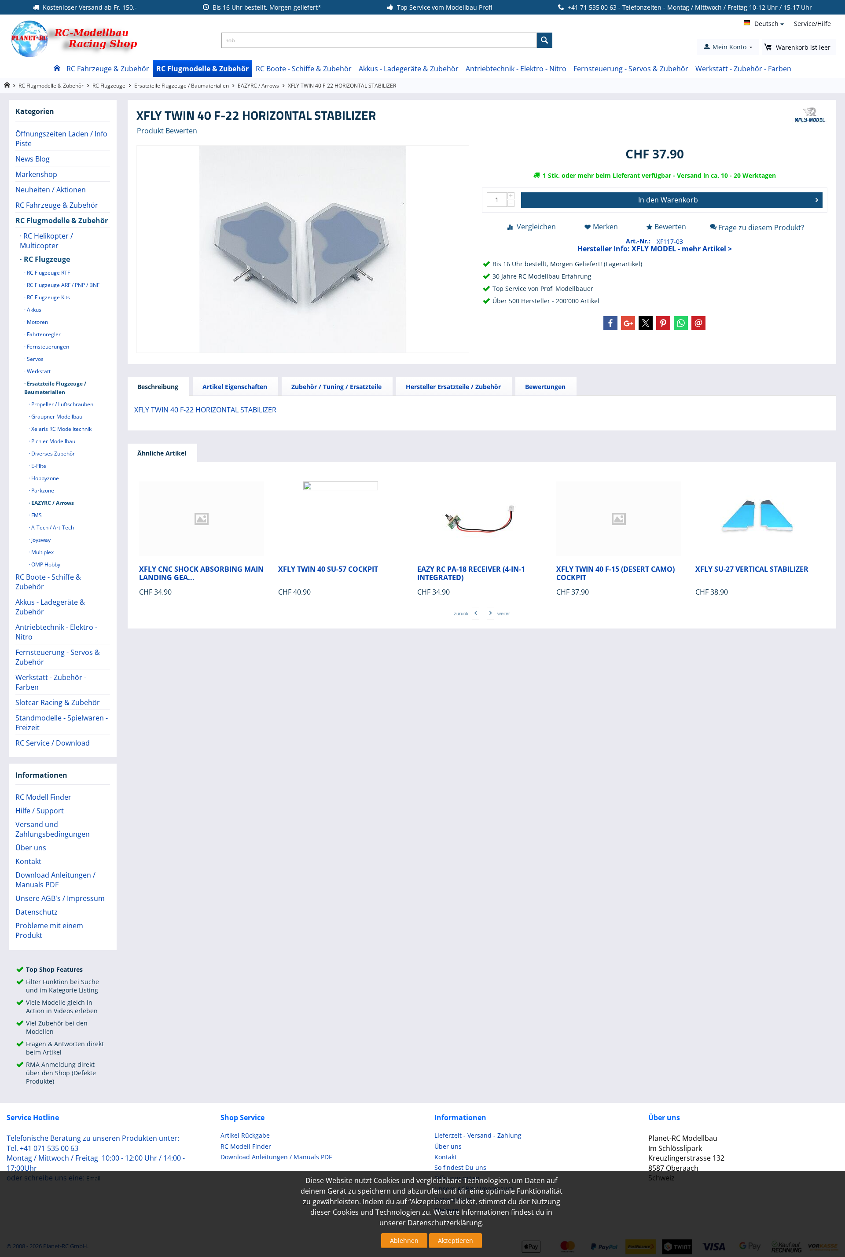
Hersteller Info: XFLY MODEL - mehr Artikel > (654, 249)
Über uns (30, 848)
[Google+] (628, 323)
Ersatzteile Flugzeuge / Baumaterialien (181, 85)
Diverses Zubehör (52, 453)
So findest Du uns (460, 1167)
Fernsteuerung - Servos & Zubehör (630, 69)
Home (56, 68)
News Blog (32, 159)
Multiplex (42, 552)
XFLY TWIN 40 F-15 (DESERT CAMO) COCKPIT (615, 573)
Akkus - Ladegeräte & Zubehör (409, 69)
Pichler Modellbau (52, 441)
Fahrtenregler (43, 334)
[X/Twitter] (646, 323)
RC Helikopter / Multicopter (46, 240)
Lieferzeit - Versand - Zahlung (478, 1135)
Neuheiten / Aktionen (50, 190)
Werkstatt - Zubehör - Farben (743, 69)
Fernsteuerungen (47, 346)
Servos (35, 359)
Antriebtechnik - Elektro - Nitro (516, 69)
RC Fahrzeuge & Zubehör (107, 69)
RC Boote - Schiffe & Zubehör (304, 69)
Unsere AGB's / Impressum (60, 898)
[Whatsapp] (681, 323)
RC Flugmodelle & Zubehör (202, 69)
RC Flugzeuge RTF (48, 272)
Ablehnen (404, 1240)
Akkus (33, 309)
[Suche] (544, 40)
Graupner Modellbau (56, 416)
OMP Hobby (45, 564)
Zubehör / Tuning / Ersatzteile (336, 386)
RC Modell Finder (43, 797)
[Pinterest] (663, 323)
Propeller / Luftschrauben (61, 404)
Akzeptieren (455, 1240)
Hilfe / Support (39, 811)
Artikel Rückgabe (245, 1135)
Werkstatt (38, 371)
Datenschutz (36, 912)
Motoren (37, 322)
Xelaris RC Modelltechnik (61, 429)
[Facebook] (610, 323)
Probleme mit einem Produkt (49, 930)
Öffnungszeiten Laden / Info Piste (61, 138)
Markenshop (36, 174)
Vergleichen (536, 227)
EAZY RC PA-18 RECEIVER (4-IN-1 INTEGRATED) (471, 573)
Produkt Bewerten (167, 131)
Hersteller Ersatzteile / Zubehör (453, 386)
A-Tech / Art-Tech (52, 527)
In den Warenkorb (668, 200)
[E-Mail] (698, 323)
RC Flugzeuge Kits (48, 297)
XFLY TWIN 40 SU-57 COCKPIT (328, 569)
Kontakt (28, 861)
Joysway (40, 540)
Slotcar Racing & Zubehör (57, 702)
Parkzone (42, 490)
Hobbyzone (44, 478)
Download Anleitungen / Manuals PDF (55, 879)
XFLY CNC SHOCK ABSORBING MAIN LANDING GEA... (201, 573)
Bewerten (670, 227)
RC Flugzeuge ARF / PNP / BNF (62, 285)
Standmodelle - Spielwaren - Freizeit (61, 722)
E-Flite (38, 466)
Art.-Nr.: (638, 241)
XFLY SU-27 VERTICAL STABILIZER (751, 569)
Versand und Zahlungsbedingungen (52, 829)
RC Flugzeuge (108, 85)
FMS (36, 515)
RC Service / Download (52, 743)
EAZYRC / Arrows (258, 85)
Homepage (7, 85)
